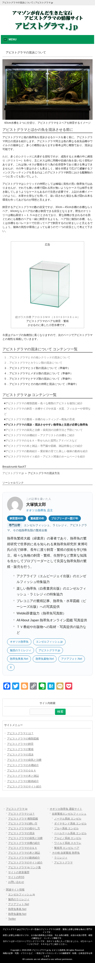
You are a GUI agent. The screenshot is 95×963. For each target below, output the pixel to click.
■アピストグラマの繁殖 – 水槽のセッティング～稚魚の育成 (39, 419)
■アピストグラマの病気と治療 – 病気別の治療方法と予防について (43, 429)
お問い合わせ (16, 882)
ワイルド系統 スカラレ (67, 843)
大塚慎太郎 (36, 504)
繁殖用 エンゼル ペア (66, 847)
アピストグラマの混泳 (20, 754)
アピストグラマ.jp (13, 473)
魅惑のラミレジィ (20, 650)
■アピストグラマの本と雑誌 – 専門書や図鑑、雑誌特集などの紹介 (43, 445)
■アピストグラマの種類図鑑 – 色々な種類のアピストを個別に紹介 (43, 403)
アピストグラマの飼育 (20, 743)
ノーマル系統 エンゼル (67, 818)
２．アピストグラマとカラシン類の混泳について (33, 362)
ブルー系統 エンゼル (66, 828)
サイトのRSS (16, 877)
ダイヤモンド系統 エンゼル (70, 823)
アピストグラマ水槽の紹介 (24, 843)
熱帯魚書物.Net (45, 658)
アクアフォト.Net (71, 658)
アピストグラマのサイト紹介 (24, 786)
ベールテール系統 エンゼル (70, 833)
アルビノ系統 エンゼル (67, 838)
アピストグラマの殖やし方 (24, 828)
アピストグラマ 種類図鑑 (23, 818)
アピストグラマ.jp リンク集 (24, 867)
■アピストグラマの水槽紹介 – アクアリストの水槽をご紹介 (39, 435)
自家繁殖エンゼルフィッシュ (69, 813)
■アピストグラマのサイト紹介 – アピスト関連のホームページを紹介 (44, 456)
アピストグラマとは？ (20, 733)
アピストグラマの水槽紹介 (23, 765)
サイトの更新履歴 (18, 872)
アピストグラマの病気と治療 (24, 759)
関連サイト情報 (15, 889)
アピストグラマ (63, 862)
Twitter (12, 918)
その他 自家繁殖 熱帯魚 (66, 852)
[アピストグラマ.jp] (47, 29)
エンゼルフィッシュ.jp (49, 641)
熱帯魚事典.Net (19, 658)
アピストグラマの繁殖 (20, 749)
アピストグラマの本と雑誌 (23, 775)
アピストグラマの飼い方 (22, 823)
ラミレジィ (60, 857)
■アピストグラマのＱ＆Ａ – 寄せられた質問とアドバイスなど (40, 440)
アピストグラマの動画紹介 (23, 781)
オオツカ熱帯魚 (19, 641)
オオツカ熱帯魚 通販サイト (66, 808)
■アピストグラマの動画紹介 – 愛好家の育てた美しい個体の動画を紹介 (46, 451)
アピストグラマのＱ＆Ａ (21, 770)
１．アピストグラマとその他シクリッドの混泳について (37, 357)
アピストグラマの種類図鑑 (23, 738)
